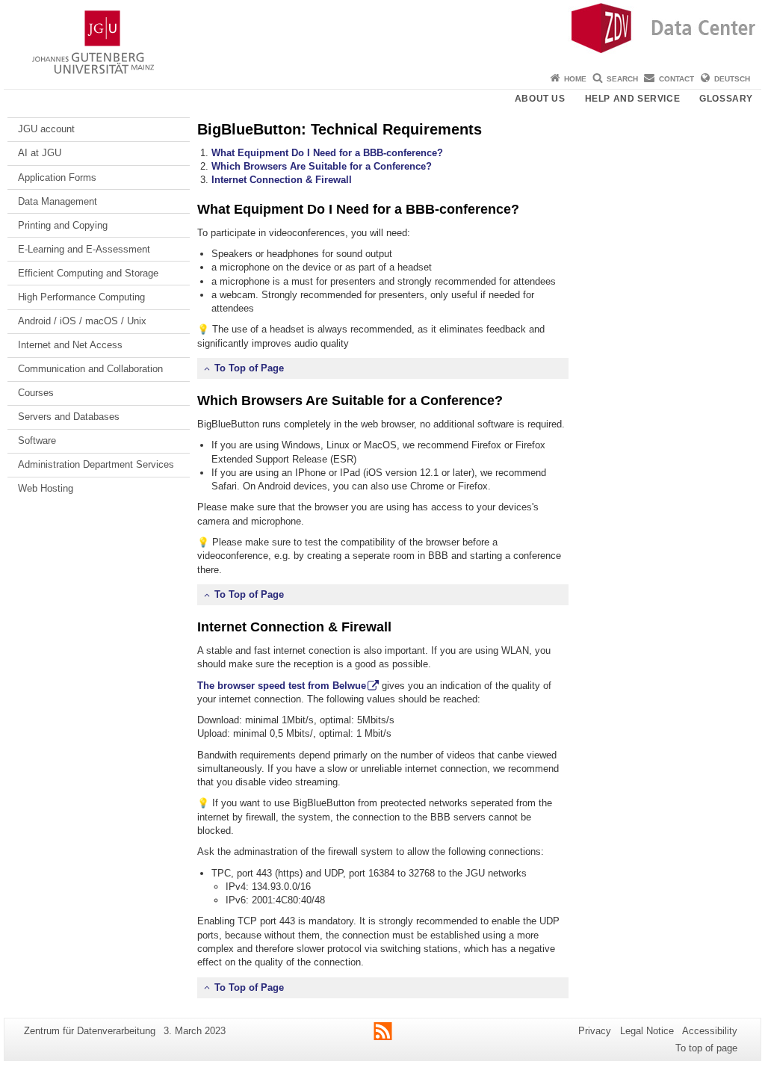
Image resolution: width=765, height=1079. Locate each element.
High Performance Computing (81, 297)
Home (575, 79)
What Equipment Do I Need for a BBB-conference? (327, 152)
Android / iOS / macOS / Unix (82, 321)
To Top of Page (248, 368)
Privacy (594, 1030)
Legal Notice (647, 1030)
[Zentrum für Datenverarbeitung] (382, 33)
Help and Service (633, 98)
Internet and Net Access (70, 344)
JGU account (46, 129)
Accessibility (709, 1030)
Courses (36, 392)
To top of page (706, 1048)
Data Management (57, 201)
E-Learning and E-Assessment (84, 249)
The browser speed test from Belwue (281, 685)
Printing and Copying (63, 225)
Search (622, 79)
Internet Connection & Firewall (281, 179)
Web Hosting (45, 488)
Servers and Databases (69, 416)
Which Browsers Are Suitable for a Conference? (321, 166)
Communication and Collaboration (90, 368)
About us (540, 98)
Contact (676, 79)
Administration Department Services (96, 464)
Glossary (726, 98)
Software (37, 440)
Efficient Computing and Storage (88, 273)
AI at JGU (39, 152)
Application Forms (57, 177)
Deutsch (732, 79)
